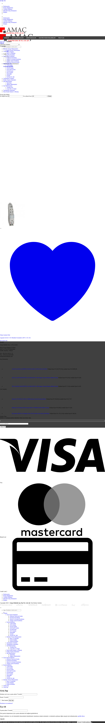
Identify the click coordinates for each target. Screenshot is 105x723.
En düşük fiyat (4, 96)
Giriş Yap (11, 700)
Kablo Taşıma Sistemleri (9, 80)
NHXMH (9, 74)
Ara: (4, 610)
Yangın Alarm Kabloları (13, 60)
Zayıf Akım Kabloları (17, 37)
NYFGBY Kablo (11, 69)
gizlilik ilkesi (81, 716)
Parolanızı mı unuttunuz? (6, 703)
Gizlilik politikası (86, 722)
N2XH (8, 75)
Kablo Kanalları (11, 54)
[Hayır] (91, 722)
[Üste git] (0, 607)
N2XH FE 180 (10, 77)
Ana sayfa (2, 41)
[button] (2, 43)
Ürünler (6, 37)
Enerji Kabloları (31, 37)
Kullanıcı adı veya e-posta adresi (11, 694)
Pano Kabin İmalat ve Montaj (11, 91)
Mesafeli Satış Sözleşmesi (10, 10)
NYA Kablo (10, 66)
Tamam (79, 722)
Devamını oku (3, 340)
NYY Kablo (10, 72)
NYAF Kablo (10, 68)
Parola (4, 697)
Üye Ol (2, 719)
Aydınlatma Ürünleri (8, 78)
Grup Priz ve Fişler (11, 89)
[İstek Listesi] (0, 228)
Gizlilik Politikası (7, 9)
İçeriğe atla (3, 0)
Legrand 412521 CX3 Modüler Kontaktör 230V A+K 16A (15, 337)
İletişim (5, 12)
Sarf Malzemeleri (7, 86)
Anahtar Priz (10, 87)
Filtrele (49, 96)
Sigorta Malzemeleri (12, 84)
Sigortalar (9, 83)
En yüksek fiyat (27, 96)
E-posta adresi (6, 710)
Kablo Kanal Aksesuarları (13, 50)
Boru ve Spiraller (11, 53)
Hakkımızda (6, 6)
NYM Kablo (10, 71)
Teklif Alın (61, 37)
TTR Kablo (10, 65)
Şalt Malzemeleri (7, 81)
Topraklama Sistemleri (9, 90)
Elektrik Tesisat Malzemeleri (47, 37)
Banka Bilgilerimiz (8, 7)
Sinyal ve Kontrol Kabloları (14, 59)
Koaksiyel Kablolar (12, 57)
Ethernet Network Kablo (13, 62)
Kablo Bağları (10, 52)
